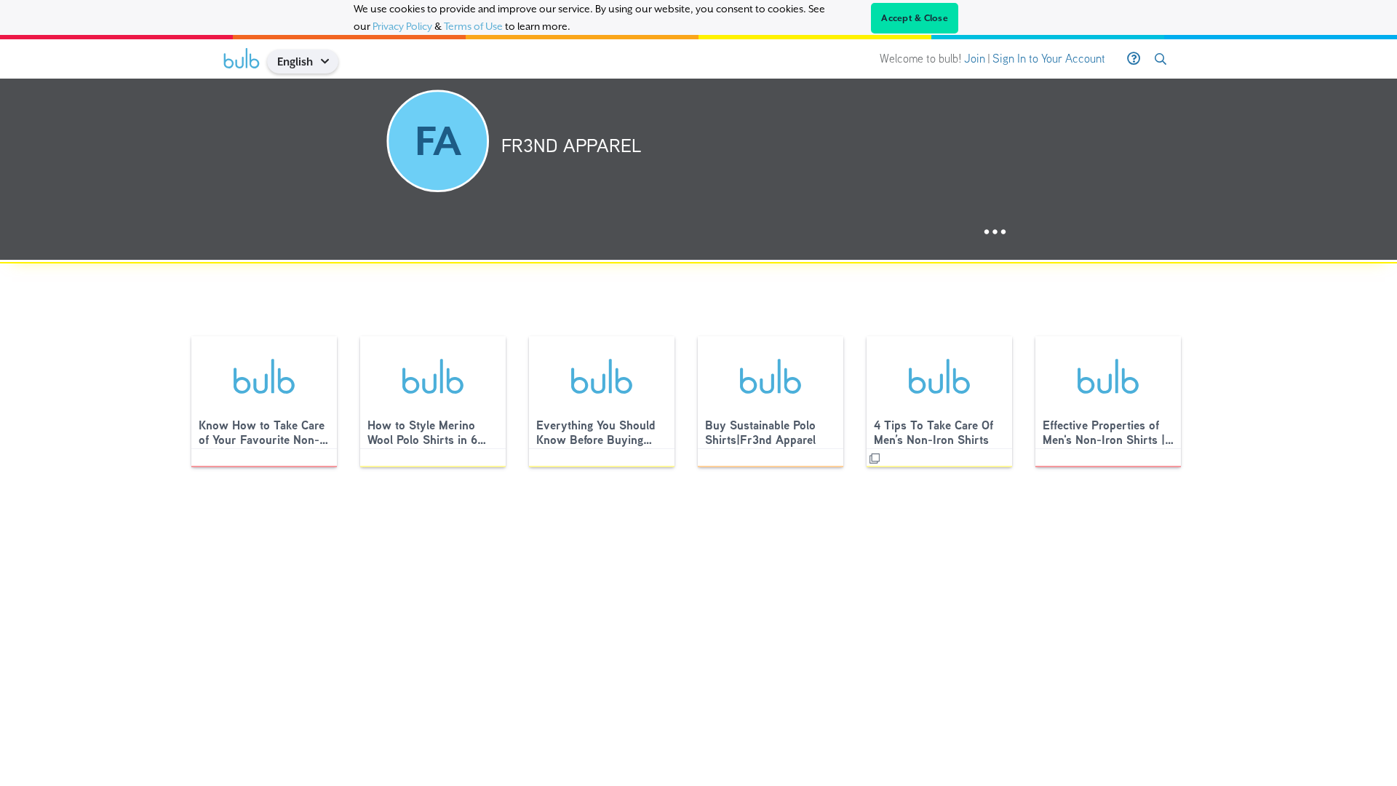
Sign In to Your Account (1048, 58)
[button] (330, 61)
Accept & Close (914, 18)
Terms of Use (473, 26)
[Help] (1133, 59)
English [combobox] (295, 61)
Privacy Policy (402, 26)
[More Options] (995, 232)
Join (974, 58)
